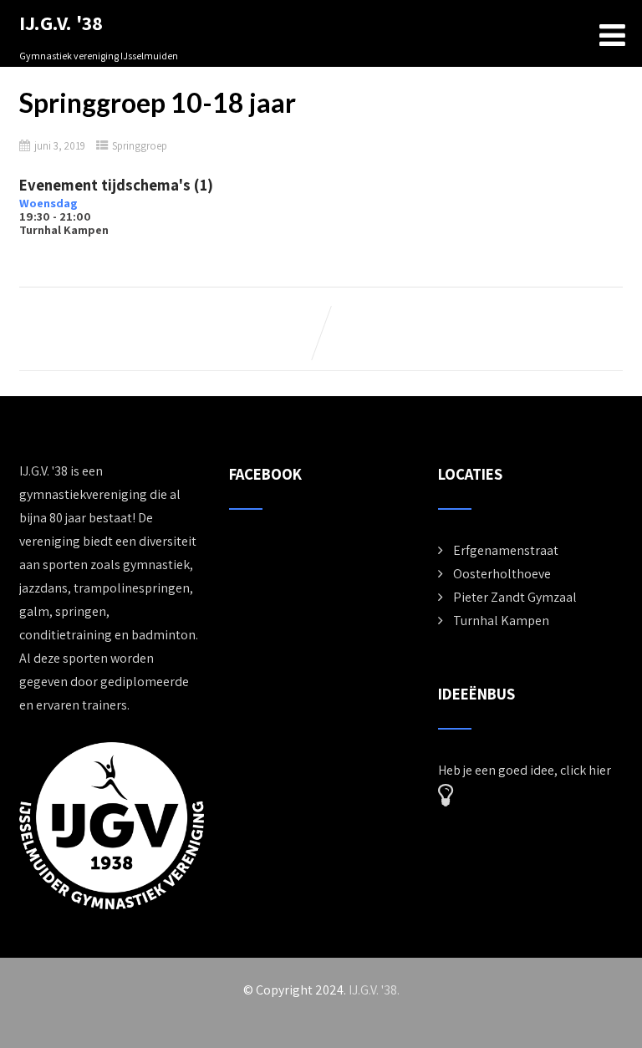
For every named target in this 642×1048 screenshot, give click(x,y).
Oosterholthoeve (502, 574)
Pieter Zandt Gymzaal (515, 597)
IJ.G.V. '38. (374, 990)
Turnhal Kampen (501, 620)
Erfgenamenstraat (505, 550)
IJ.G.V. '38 (61, 22)
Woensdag (48, 203)
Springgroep (139, 146)
